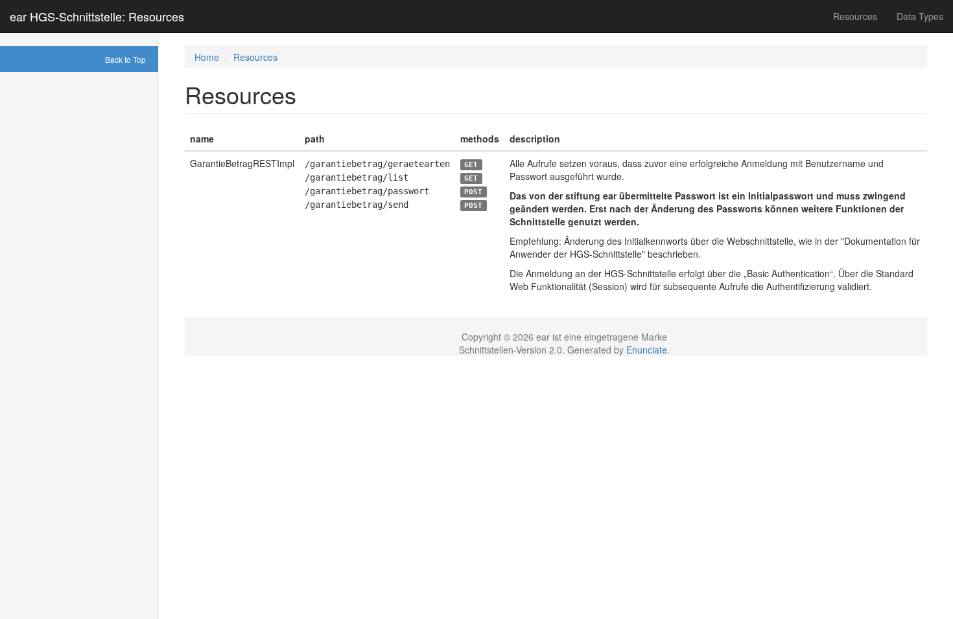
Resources (855, 16)
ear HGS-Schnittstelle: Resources (97, 16)
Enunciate (646, 349)
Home (206, 57)
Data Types (920, 16)
